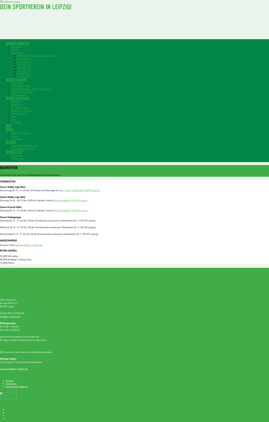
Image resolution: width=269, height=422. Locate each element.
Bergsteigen (17, 104)
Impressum (11, 383)
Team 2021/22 (24, 67)
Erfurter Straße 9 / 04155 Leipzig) (71, 200)
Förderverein (17, 158)
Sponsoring (17, 155)
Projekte (11, 142)
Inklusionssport (19, 113)
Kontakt (9, 380)
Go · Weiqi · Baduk (20, 107)
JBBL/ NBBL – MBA (20, 85)
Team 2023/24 (24, 61)
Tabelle (15, 49)
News (9, 126)
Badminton (16, 101)
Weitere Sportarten (18, 98)
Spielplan (16, 46)
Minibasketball (18, 94)
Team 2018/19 (24, 76)
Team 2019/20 (24, 73)
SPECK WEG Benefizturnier (24, 145)
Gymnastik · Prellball (21, 110)
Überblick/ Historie (20, 132)
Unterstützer (14, 152)
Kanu (13, 119)
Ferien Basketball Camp (23, 148)
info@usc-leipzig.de (10, 316)
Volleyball (16, 122)
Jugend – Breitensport (22, 91)
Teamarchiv (17, 52)
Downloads (16, 138)
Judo (13, 116)
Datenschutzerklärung (17, 386)
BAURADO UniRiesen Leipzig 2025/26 (36, 55)
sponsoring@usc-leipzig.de (14, 368)
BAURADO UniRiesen (17, 43)
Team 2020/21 (24, 70)
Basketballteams (16, 80)
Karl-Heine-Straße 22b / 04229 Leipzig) (80, 190)
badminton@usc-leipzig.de (28, 245)
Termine (15, 135)
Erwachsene (17, 83)
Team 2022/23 (24, 64)
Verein (9, 129)
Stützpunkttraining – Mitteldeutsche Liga (31, 88)
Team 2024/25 (24, 58)
